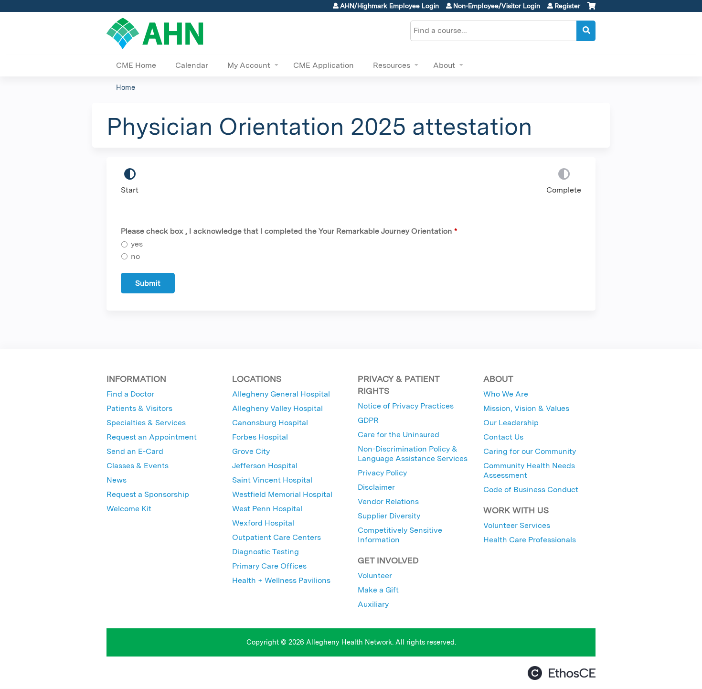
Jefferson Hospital (265, 465)
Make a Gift (378, 589)
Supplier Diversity (389, 515)
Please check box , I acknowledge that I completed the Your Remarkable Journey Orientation (286, 231)
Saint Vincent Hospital (272, 479)
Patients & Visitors (139, 408)
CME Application (323, 65)
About (444, 65)
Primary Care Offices (269, 566)
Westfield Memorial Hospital (282, 494)
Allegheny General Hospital (281, 393)
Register (567, 5)
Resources (391, 65)
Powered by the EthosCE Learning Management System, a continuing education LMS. (562, 673)
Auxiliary (373, 604)
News (116, 479)
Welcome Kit (128, 508)
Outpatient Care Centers (276, 537)
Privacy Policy (382, 472)
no (135, 256)
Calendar (191, 65)
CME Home (136, 65)
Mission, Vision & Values (526, 408)
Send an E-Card (134, 451)
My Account (248, 65)
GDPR (368, 420)
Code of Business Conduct (530, 489)
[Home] (154, 33)
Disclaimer (376, 487)
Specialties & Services (146, 422)
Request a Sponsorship (147, 494)
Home (125, 87)
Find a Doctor (130, 393)
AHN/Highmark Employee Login (389, 5)
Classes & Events (137, 465)
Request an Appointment (151, 436)
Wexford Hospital (263, 523)
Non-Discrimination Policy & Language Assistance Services (413, 453)
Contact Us (503, 436)
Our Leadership (511, 422)
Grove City (251, 451)
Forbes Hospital (260, 436)
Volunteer (375, 575)
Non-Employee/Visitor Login (496, 5)
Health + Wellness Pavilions (281, 580)
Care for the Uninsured (398, 434)
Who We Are (505, 393)
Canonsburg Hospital (270, 422)
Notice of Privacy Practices (406, 405)
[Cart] (591, 9)
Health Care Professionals (529, 539)
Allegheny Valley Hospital (277, 408)
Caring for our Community (529, 451)
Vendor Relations (388, 501)
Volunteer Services (516, 525)
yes (137, 243)
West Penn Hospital (267, 508)
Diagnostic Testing (265, 551)
